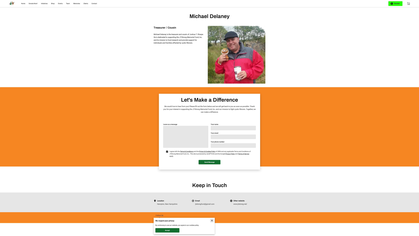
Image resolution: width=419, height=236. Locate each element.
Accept (167, 230)
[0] (408, 3)
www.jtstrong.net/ (240, 204)
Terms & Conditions (186, 151)
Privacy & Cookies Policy (207, 151)
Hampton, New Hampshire (167, 204)
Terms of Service (243, 154)
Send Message (209, 162)
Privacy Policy (230, 154)
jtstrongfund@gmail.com (204, 204)
